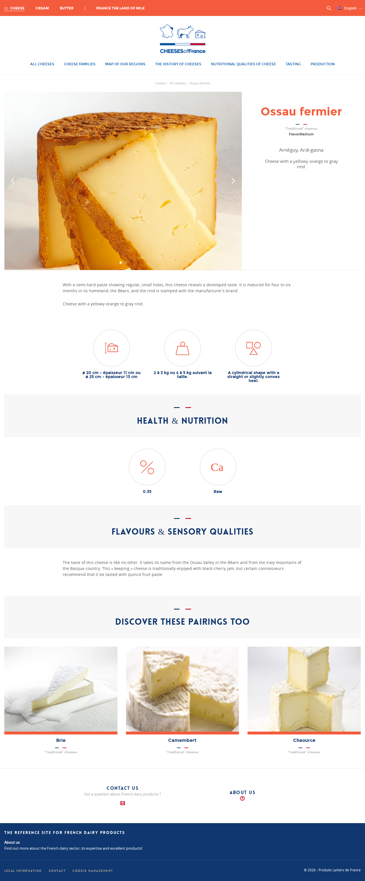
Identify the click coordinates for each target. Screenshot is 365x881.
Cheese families (80, 64)
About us (242, 792)
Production (323, 64)
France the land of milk (120, 8)
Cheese (17, 8)
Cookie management (92, 871)
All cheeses (42, 64)
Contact (57, 871)
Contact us (122, 788)
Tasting (293, 64)
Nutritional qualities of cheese (243, 64)
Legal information (23, 871)
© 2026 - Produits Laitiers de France (332, 870)
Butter (67, 8)
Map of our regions (125, 64)
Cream (42, 8)
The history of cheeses (178, 64)
